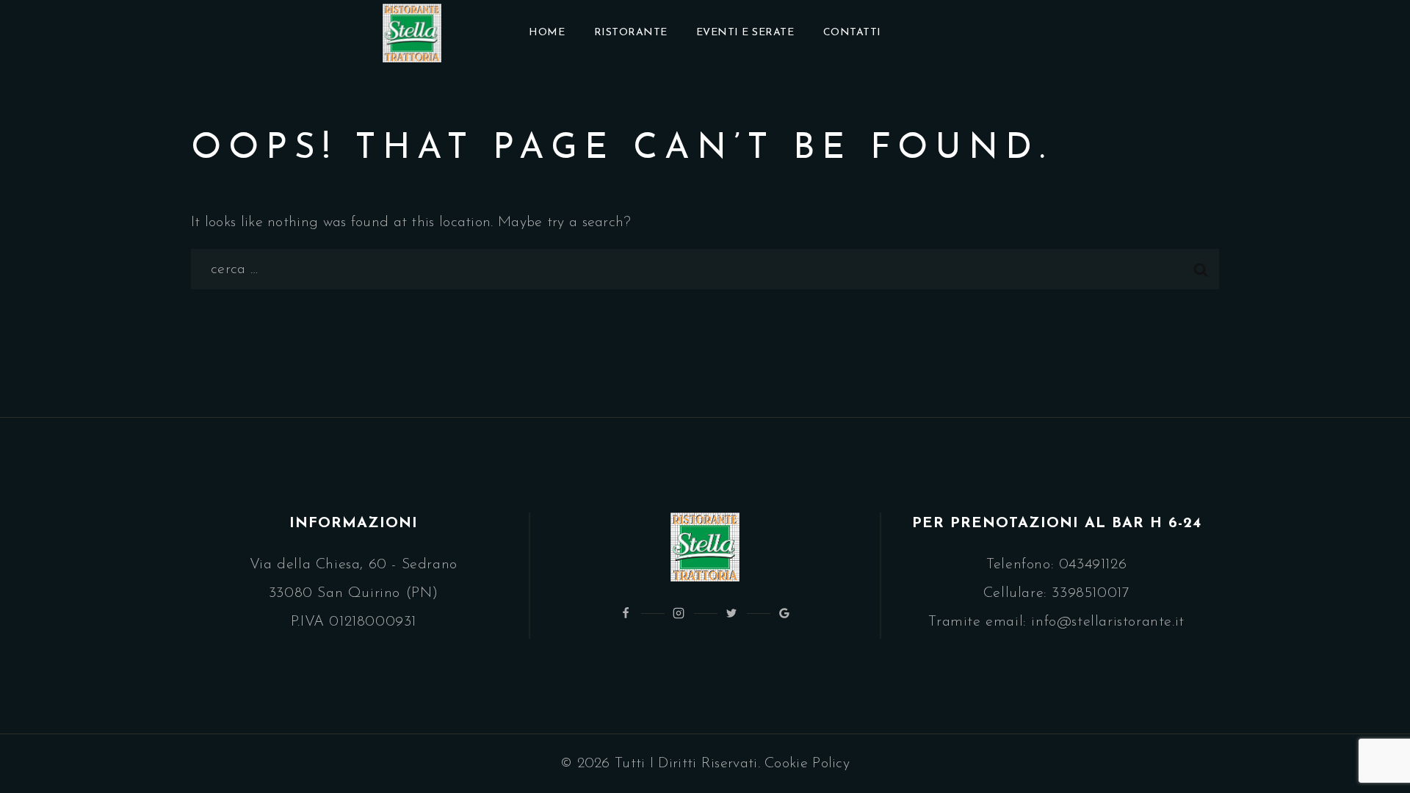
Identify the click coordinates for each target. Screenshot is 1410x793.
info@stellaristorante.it (1107, 622)
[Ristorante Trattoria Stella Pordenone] (412, 33)
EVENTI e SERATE (745, 32)
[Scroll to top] (1370, 742)
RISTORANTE (631, 32)
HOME (547, 32)
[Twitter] (731, 613)
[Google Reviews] (784, 613)
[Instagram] (678, 613)
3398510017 (1090, 593)
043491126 (1093, 564)
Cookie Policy (807, 763)
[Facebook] (625, 613)
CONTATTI (852, 32)
